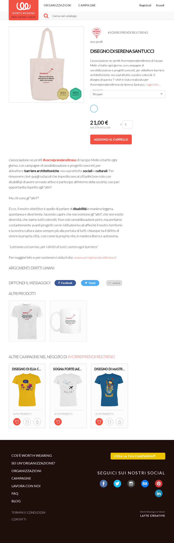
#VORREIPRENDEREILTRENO (91, 357)
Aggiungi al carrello (111, 139)
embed (116, 283)
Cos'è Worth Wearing (31, 455)
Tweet (91, 282)
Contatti (19, 519)
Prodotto (98, 90)
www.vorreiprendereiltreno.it (95, 257)
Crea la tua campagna (133, 456)
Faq (14, 493)
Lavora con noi (26, 486)
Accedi (160, 5)
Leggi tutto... (153, 84)
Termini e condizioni (28, 512)
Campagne (87, 5)
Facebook (66, 282)
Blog (16, 501)
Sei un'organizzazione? (33, 463)
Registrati (145, 5)
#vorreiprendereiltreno (59, 160)
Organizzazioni (57, 5)
